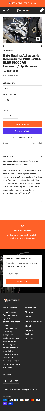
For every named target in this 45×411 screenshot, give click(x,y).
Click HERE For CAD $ (27, 3)
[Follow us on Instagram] (11, 380)
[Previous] (4, 46)
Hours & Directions (33, 321)
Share (5, 143)
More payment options (22, 137)
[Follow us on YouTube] (16, 380)
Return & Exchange (11, 201)
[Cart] (41, 10)
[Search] (8, 10)
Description (8, 156)
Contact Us (30, 316)
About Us (29, 312)
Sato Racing (8, 50)
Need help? (37, 143)
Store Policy (30, 326)
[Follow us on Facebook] (5, 380)
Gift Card (29, 338)
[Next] (41, 46)
